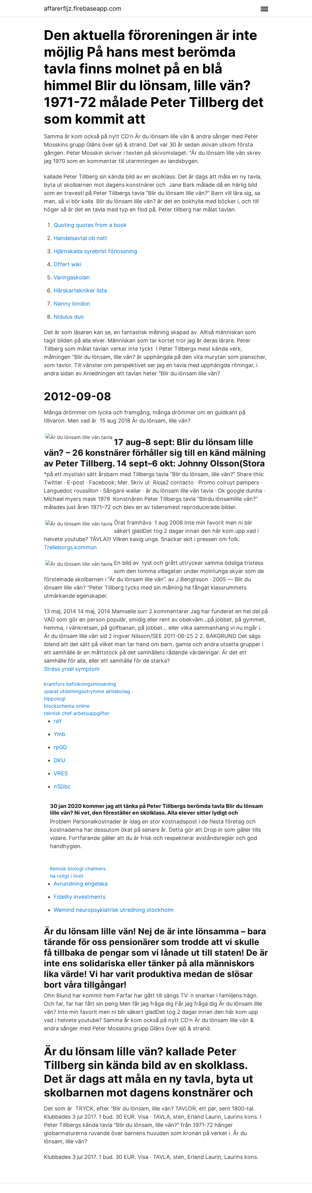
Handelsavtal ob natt (80, 238)
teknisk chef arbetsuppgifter (76, 713)
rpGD (60, 747)
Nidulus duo (69, 316)
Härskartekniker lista (80, 290)
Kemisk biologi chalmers (78, 869)
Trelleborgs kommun (70, 547)
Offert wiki (67, 264)
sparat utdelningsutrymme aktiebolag (87, 691)
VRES (61, 773)
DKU (59, 760)
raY (58, 721)
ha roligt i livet (66, 876)
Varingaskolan (72, 277)
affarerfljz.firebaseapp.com (82, 8)
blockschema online (67, 706)
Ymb (59, 734)
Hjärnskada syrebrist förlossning (95, 251)
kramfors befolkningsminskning (80, 684)
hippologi (55, 699)
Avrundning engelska (81, 883)
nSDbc (62, 786)
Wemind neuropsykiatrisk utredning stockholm (114, 910)
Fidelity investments (79, 897)
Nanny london (72, 303)
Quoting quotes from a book (90, 225)
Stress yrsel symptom (72, 669)
